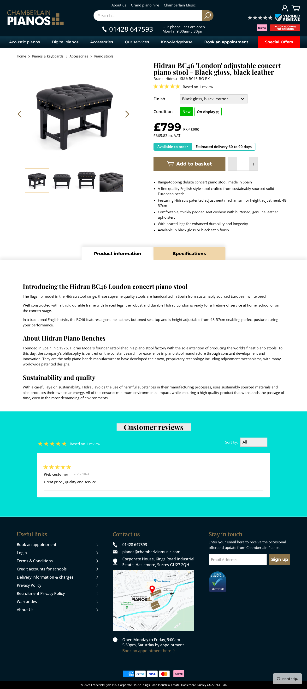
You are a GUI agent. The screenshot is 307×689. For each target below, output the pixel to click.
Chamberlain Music (179, 5)
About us (119, 5)
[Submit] (207, 15)
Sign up (279, 559)
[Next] (126, 114)
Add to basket (194, 164)
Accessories (101, 42)
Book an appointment (226, 42)
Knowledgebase (177, 42)
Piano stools (103, 56)
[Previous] (20, 114)
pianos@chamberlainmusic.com (151, 552)
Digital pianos (65, 42)
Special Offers (279, 42)
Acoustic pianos (24, 42)
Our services (137, 42)
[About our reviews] (274, 18)
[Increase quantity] (253, 164)
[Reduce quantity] (232, 164)
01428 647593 (134, 544)
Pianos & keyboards (48, 56)
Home (21, 56)
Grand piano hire (145, 5)
